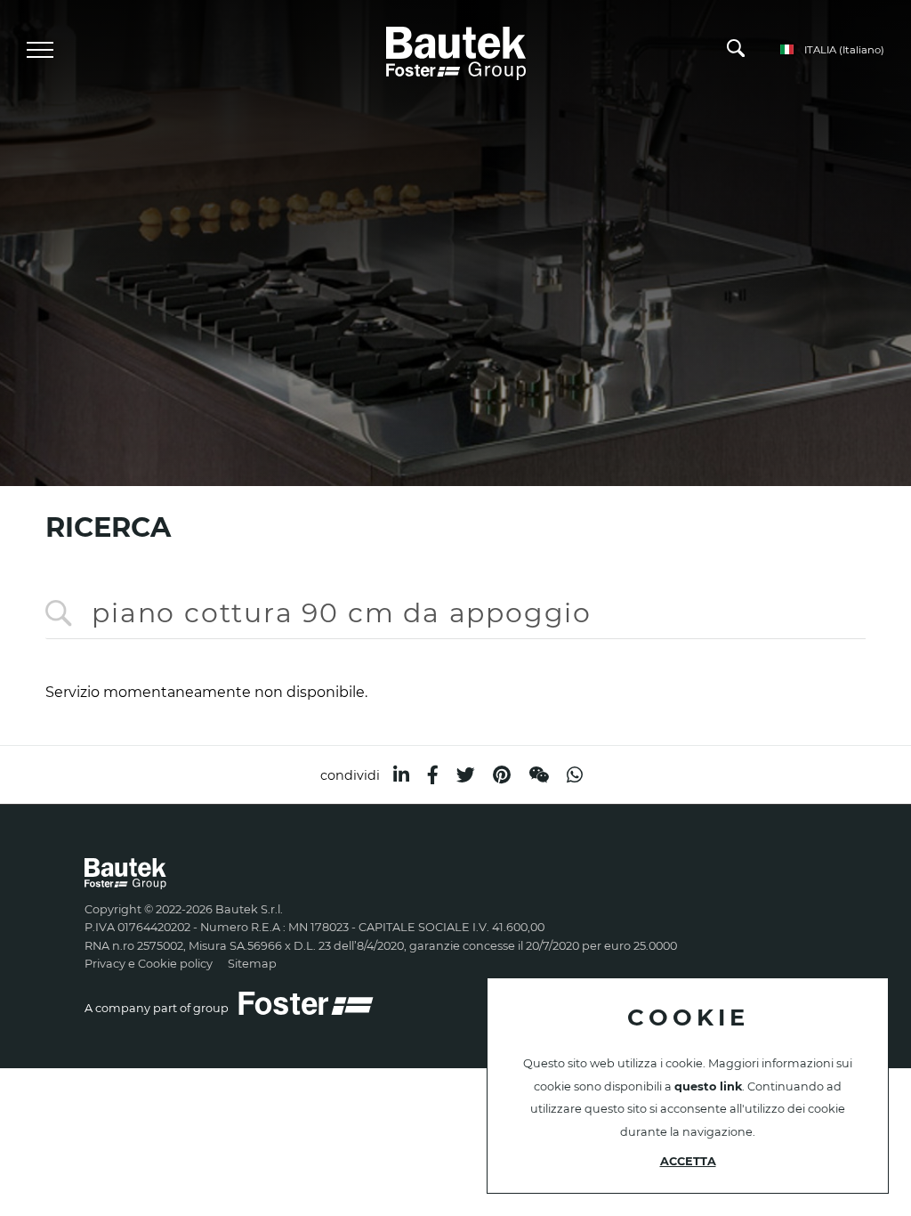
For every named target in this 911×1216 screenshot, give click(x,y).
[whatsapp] (575, 775)
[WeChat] (538, 775)
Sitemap (252, 963)
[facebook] (433, 775)
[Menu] (40, 50)
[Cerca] (736, 53)
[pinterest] (502, 775)
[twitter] (465, 775)
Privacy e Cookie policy (149, 963)
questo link (708, 1086)
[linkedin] (401, 775)
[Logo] (456, 51)
